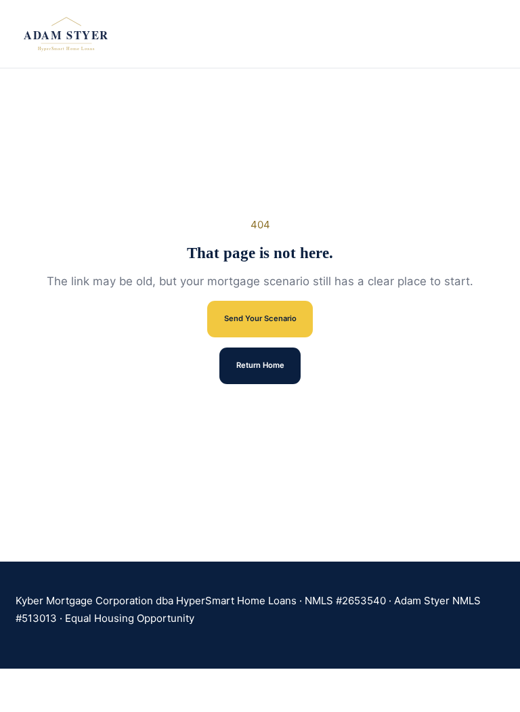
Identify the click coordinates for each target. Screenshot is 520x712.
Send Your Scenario (260, 318)
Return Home (260, 365)
